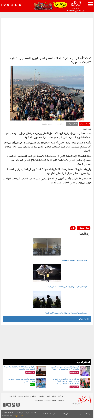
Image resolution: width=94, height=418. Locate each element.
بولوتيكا (41, 396)
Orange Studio (17, 416)
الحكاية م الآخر (72, 124)
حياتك (21, 396)
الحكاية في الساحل (30, 396)
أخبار (58, 396)
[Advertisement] (47, 37)
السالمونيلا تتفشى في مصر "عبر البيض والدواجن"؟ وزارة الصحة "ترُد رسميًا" (65, 368)
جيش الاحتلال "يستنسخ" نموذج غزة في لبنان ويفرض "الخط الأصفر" (66, 313)
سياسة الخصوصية (76, 414)
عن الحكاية (87, 414)
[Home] (75, 6)
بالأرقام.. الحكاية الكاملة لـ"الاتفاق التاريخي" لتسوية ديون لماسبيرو (19, 368)
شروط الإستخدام (63, 414)
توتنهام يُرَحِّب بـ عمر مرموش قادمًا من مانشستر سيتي (21, 380)
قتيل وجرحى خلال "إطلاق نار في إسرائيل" (74, 260)
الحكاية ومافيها (84, 124)
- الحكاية (85, 129)
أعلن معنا (52, 414)
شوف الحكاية (38, 400)
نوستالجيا (48, 400)
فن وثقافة (61, 400)
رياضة (54, 400)
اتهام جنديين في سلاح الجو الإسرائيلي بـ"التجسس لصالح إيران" (67, 287)
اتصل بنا (45, 414)
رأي (63, 396)
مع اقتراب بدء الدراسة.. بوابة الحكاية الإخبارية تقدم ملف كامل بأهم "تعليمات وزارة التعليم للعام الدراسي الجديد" (65, 381)
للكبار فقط (12, 396)
